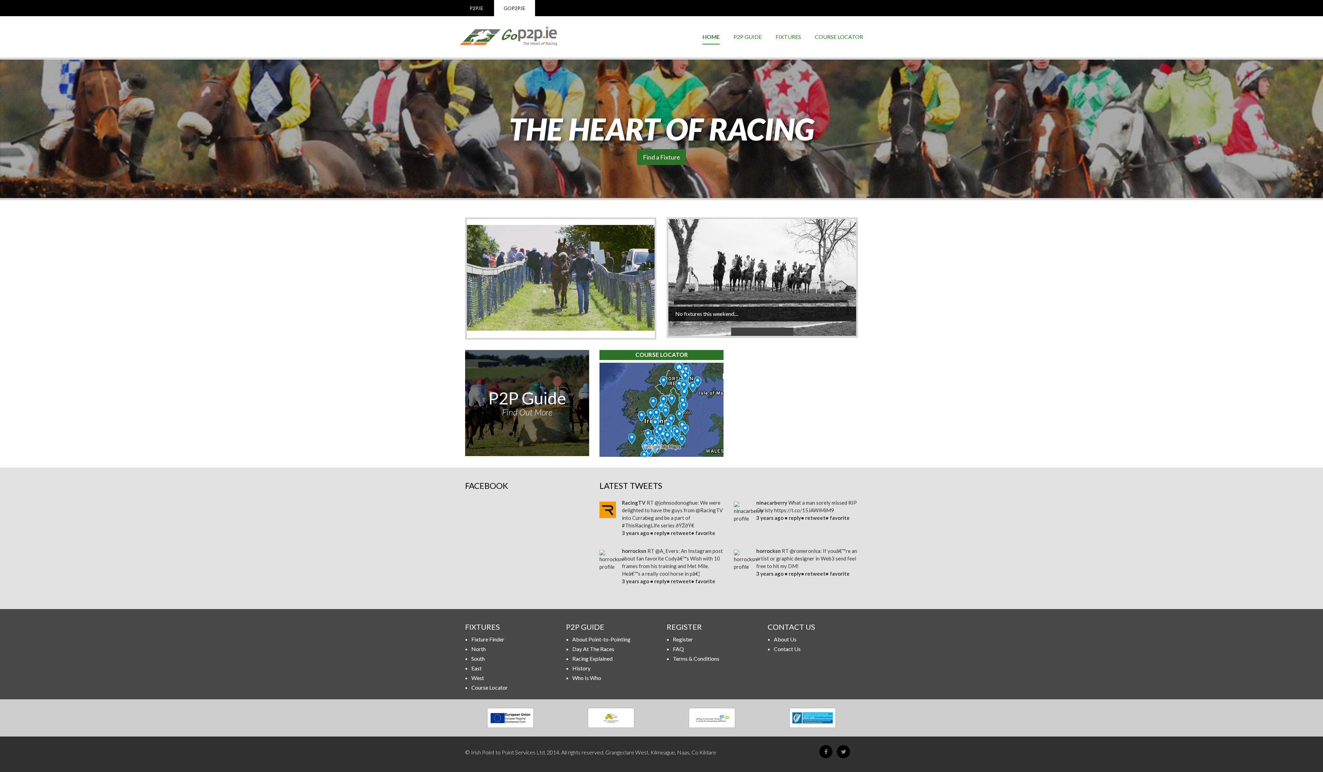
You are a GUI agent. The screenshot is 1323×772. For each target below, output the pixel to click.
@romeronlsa (805, 551)
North (478, 649)
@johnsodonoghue (676, 503)
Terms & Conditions (696, 658)
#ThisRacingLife (641, 525)
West (477, 678)
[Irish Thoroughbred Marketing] (611, 718)
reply (660, 533)
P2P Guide (748, 36)
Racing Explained (592, 658)
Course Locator (839, 36)
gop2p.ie (514, 8)
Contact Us (787, 649)
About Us (785, 639)
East (476, 668)
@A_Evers (666, 551)
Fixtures (788, 36)
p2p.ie (476, 8)
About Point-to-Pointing (601, 639)
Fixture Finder (487, 639)
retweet (681, 533)
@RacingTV (709, 510)
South (478, 658)
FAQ (678, 649)
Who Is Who (586, 678)
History (581, 668)
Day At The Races (593, 649)
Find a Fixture (661, 157)
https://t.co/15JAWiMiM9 (804, 510)
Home (711, 36)
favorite (705, 533)
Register (683, 639)
